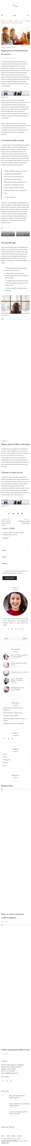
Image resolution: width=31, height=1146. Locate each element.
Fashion (3, 47)
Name (4, 550)
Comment (5, 538)
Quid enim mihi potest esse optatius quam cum (17, 1096)
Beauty (5, 754)
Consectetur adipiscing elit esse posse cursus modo (18, 1112)
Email (4, 557)
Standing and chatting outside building (24, 522)
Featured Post (7, 759)
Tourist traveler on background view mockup (6, 523)
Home (3, 1136)
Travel (13, 47)
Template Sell (4, 1143)
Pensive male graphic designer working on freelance (17, 680)
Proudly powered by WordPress (10, 1141)
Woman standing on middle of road (12, 712)
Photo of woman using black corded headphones (19, 655)
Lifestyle (9, 47)
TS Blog (13, 58)
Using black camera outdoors (19, 672)
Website (4, 563)
